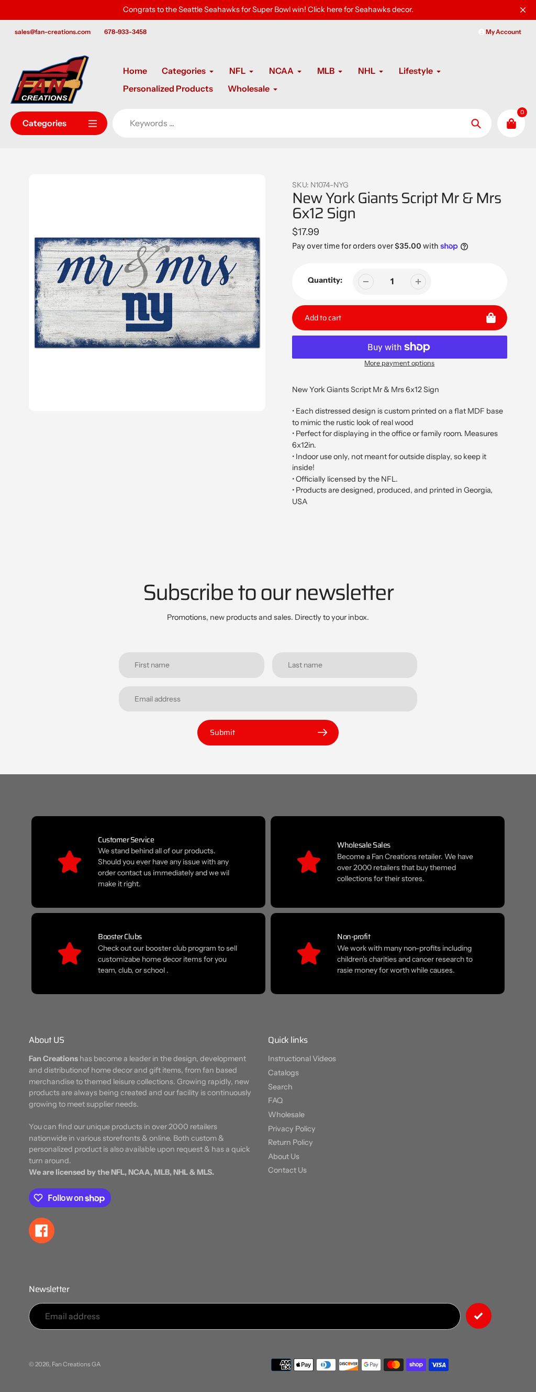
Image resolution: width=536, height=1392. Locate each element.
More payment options (399, 363)
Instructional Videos (302, 1058)
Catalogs (283, 1072)
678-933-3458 (125, 32)
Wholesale (286, 1114)
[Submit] (479, 1316)
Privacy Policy (292, 1128)
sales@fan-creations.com (53, 32)
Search (280, 1087)
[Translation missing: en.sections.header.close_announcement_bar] (523, 10)
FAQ (275, 1100)
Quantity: (325, 280)
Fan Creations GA (76, 1364)
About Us (283, 1156)
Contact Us (287, 1170)
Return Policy (290, 1142)
